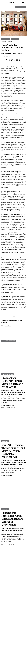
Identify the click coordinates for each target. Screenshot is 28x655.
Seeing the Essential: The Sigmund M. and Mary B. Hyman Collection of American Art (13, 450)
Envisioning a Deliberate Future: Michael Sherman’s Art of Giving (12, 382)
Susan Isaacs (9, 475)
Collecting (5, 39)
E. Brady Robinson (11, 407)
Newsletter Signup (7, 7)
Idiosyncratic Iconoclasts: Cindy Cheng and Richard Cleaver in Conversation (12, 518)
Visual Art (15, 39)
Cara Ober (8, 56)
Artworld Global (7, 374)
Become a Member (21, 7)
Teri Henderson (10, 405)
